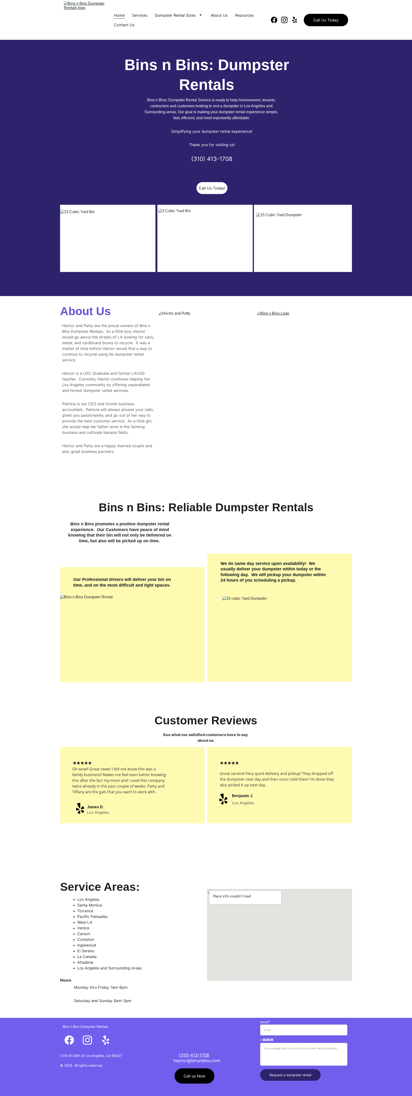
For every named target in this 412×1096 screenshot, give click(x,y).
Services (139, 15)
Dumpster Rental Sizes (175, 15)
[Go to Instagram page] (286, 20)
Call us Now (194, 1076)
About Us (219, 15)
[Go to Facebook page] (276, 20)
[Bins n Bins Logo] (304, 366)
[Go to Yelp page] (294, 20)
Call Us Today (326, 20)
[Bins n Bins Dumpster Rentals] (194, 1043)
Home (119, 15)
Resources (244, 15)
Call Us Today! (212, 188)
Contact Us (124, 24)
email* (265, 1022)
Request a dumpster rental (290, 1075)
